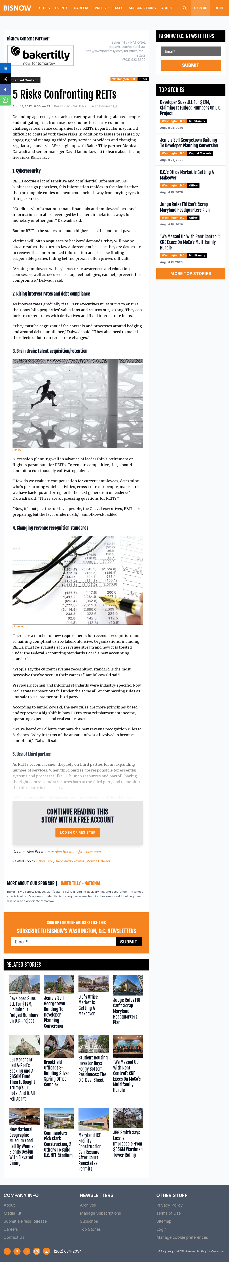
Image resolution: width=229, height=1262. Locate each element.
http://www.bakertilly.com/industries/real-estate (115, 53)
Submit (129, 942)
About (167, 8)
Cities (44, 8)
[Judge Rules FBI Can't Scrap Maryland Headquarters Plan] (128, 1003)
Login (218, 8)
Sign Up (200, 8)
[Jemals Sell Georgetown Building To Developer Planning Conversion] (59, 1003)
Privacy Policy (169, 1205)
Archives (88, 1205)
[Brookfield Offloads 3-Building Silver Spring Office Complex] (59, 1069)
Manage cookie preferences (182, 1237)
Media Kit (12, 1213)
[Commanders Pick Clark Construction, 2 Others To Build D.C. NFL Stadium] (59, 1141)
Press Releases (109, 8)
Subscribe (89, 1221)
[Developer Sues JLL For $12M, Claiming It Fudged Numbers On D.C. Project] (24, 1003)
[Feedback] (46, 1251)
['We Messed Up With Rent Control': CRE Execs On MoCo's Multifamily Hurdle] (128, 1069)
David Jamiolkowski (69, 861)
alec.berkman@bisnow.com (78, 852)
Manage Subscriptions (100, 1213)
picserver (19, 626)
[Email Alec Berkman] (115, 106)
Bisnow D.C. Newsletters (186, 36)
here (129, 798)
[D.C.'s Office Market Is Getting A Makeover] (93, 1003)
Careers (81, 8)
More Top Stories (190, 273)
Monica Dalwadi (98, 861)
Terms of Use (168, 1213)
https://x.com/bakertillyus (127, 47)
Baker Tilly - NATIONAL (71, 106)
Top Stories (90, 1229)
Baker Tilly (44, 861)
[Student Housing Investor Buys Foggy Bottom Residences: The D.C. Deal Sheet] (93, 1069)
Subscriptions (142, 8)
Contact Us (14, 1237)
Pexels (17, 449)
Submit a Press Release (25, 1221)
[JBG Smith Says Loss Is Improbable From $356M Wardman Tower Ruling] (128, 1141)
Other (143, 79)
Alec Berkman (102, 106)
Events (61, 8)
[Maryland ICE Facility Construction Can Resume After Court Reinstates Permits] (93, 1141)
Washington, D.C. (124, 79)
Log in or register (77, 832)
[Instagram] (36, 1251)
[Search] (184, 8)
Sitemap (163, 1221)
